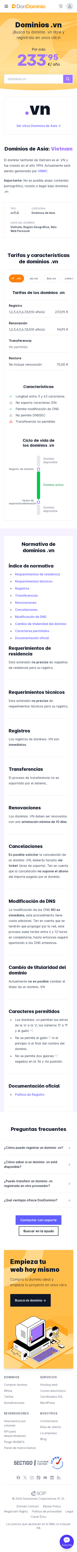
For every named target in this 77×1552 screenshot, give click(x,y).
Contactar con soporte (38, 1220)
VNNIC (43, 171)
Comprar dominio (15, 1385)
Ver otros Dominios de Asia (37, 126)
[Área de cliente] (69, 6)
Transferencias (26, 595)
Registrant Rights (16, 1511)
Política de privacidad (46, 1511)
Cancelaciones (26, 610)
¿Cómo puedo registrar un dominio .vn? (37, 1148)
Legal (69, 1511)
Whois (8, 1391)
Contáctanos (49, 1421)
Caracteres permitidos (32, 631)
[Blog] (58, 1477)
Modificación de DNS (30, 617)
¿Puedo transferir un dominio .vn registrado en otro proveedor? (37, 1183)
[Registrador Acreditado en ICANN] (57, 1463)
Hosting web (49, 1385)
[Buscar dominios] (68, 79)
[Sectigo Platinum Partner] (31, 1463)
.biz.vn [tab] (51, 278)
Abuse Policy (52, 1506)
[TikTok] (38, 1477)
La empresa (48, 1433)
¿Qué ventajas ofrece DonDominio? (37, 1200)
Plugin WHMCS (14, 1442)
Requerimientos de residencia (37, 574)
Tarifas (8, 1397)
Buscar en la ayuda (38, 1231)
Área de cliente (50, 1427)
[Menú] (6, 6)
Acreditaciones (14, 1403)
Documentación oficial (32, 638)
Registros (22, 588)
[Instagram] (32, 1477)
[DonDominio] (28, 6)
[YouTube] (45, 1477)
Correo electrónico (53, 1391)
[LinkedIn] (52, 1477)
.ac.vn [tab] (33, 278)
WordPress (47, 1403)
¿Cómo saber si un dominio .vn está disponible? (37, 1164)
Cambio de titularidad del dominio (40, 624)
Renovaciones (25, 603)
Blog (43, 1439)
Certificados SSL (51, 1397)
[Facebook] (18, 1477)
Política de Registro (29, 1094)
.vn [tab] (18, 278)
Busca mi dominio (29, 1300)
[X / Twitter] (25, 1477)
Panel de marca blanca (20, 1448)
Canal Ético (38, 1517)
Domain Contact (27, 1506)
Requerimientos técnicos (33, 581)
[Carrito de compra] (61, 6)
